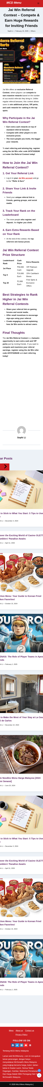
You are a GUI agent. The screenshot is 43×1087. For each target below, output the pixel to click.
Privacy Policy (21, 1035)
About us (19, 1031)
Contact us (29, 1031)
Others (33, 31)
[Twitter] (17, 1045)
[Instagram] (21, 1045)
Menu (11, 1031)
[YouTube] (26, 1045)
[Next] (5, 466)
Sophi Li (21, 437)
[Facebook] (13, 1045)
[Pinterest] (30, 1045)
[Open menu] (38, 3)
